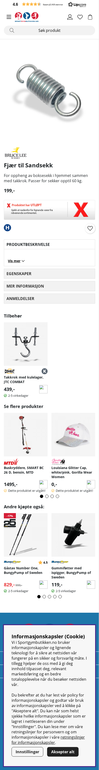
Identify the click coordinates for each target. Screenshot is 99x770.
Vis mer (14, 261)
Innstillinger (27, 751)
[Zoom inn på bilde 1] (49, 92)
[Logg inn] (70, 17)
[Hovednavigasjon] (9, 17)
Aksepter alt (62, 751)
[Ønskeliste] (80, 17)
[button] (49, 4)
